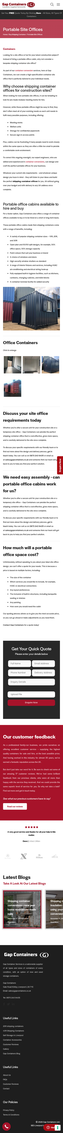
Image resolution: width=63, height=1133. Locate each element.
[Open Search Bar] (50, 5)
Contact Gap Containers (13, 625)
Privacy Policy (8, 1110)
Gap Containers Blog (11, 1053)
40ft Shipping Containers (13, 1030)
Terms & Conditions (11, 1114)
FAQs (5, 1079)
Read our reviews (15, 806)
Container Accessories (12, 1039)
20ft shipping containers (13, 1026)
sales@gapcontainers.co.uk (16, 459)
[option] (31, 835)
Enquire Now (59, 465)
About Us (7, 1075)
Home (5, 34)
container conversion (24, 70)
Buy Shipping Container (17, 34)
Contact (6, 1088)
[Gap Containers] (19, 5)
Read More (12, 922)
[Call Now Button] (6, 1126)
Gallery (6, 1049)
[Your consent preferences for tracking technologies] (58, 1128)
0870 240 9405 (37, 455)
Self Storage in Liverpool (13, 1035)
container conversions (35, 161)
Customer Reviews (11, 1044)
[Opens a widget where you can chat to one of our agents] (51, 1127)
